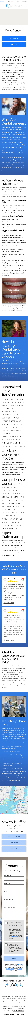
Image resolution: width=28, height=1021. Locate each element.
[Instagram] (16, 985)
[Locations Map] (14, 799)
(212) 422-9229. (16, 780)
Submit (14, 958)
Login (22, 1014)
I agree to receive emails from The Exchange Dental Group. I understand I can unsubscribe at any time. (15, 947)
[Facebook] (12, 985)
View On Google (9, 602)
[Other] (21, 985)
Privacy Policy (13, 936)
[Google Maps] (7, 985)
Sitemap (6, 1014)
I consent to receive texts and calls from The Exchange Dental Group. (16, 930)
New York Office (14, 822)
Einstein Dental (18, 1011)
